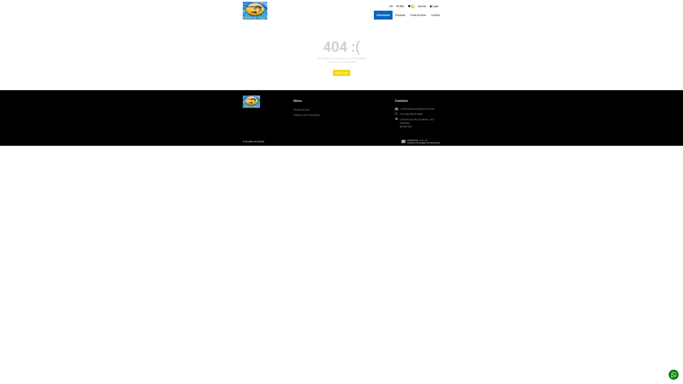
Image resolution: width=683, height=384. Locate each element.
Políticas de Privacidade (306, 115)
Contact (435, 15)
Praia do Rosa (418, 15)
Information (383, 15)
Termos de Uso (301, 109)
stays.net (423, 140)
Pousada (400, 15)
